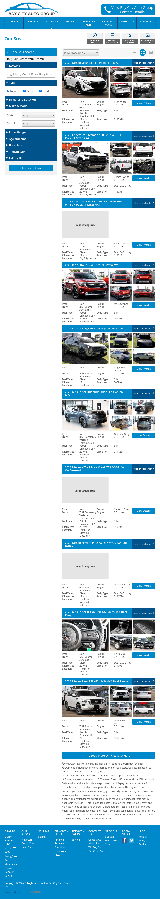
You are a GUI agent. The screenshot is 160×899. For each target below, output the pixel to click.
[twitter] (132, 841)
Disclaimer (144, 844)
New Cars (26, 839)
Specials (109, 836)
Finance (59, 839)
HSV (7, 844)
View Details (144, 103)
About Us (93, 843)
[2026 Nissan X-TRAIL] (108, 490)
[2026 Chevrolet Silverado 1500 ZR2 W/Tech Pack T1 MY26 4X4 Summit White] (108, 158)
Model (11, 123)
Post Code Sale (111, 842)
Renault (9, 872)
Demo (30, 91)
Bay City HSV (95, 851)
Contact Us (94, 839)
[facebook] (125, 841)
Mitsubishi (11, 864)
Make (10, 115)
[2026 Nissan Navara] (108, 565)
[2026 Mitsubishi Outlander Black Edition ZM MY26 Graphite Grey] (108, 415)
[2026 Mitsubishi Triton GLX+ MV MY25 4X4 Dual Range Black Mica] (108, 635)
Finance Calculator (61, 845)
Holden (9, 840)
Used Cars (27, 847)
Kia (6, 860)
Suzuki (8, 875)
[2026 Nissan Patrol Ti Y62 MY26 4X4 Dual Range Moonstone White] (108, 701)
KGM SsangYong (11, 854)
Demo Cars (27, 843)
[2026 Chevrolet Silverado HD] (108, 224)
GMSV (8, 836)
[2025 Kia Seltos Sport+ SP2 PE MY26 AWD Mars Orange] (108, 285)
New (12, 91)
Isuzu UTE (10, 848)
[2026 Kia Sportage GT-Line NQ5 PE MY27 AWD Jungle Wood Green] (108, 348)
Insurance (60, 851)
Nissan (8, 868)
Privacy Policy (143, 838)
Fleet (57, 855)
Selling (42, 836)
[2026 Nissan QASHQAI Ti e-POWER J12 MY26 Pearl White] (108, 82)
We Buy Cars (95, 847)
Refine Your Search (20, 52)
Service (76, 839)
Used (45, 91)
